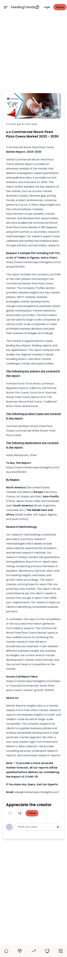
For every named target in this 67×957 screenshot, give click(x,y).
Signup (60, 7)
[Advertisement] (33, 51)
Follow (32, 813)
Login (47, 7)
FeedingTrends (23, 7)
